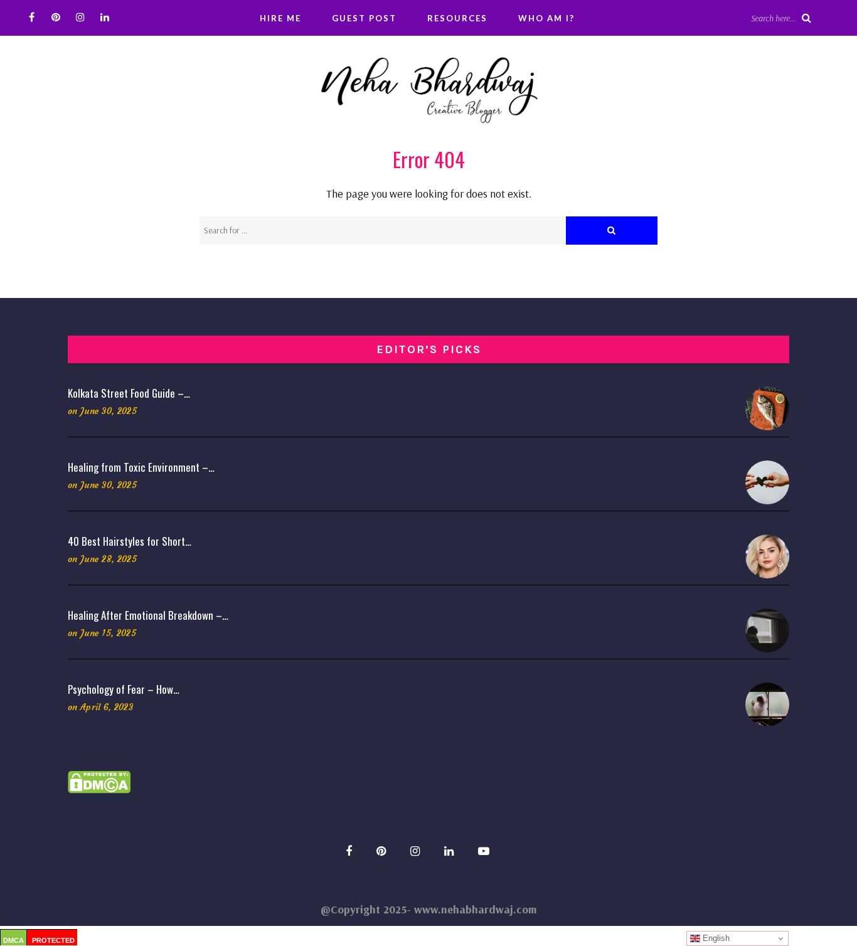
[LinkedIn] (105, 17)
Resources (457, 18)
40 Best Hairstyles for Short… (129, 541)
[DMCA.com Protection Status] (99, 780)
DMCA (13, 940)
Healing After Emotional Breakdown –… (148, 615)
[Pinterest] (56, 17)
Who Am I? (546, 18)
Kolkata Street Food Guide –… (129, 393)
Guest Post (364, 18)
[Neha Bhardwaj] (428, 86)
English (715, 938)
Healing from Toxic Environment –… (141, 467)
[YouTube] (483, 851)
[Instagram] (80, 17)
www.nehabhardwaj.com (475, 909)
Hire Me (280, 18)
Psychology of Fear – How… (123, 689)
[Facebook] (32, 17)
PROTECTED (53, 940)
